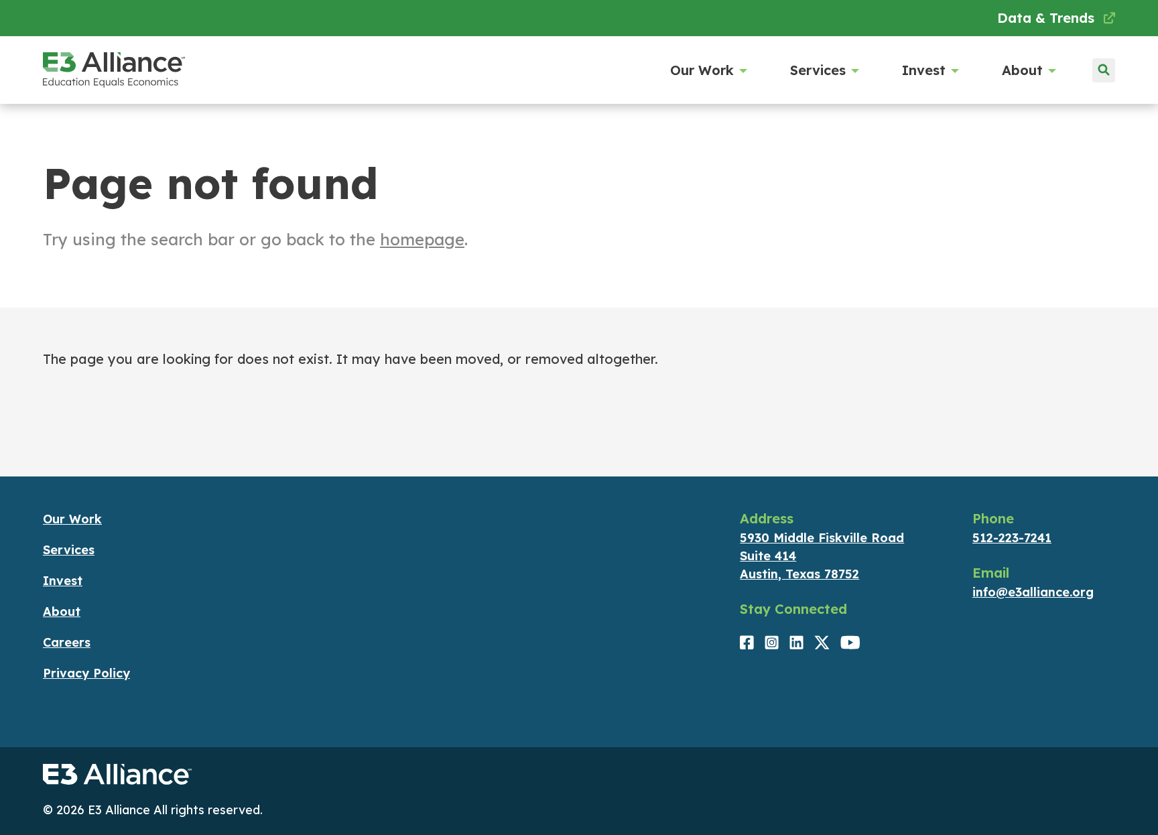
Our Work (702, 70)
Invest (924, 70)
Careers (66, 642)
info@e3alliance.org (1033, 592)
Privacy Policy (86, 673)
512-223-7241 (1011, 537)
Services (818, 70)
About (1022, 70)
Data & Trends (1047, 17)
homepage (422, 239)
